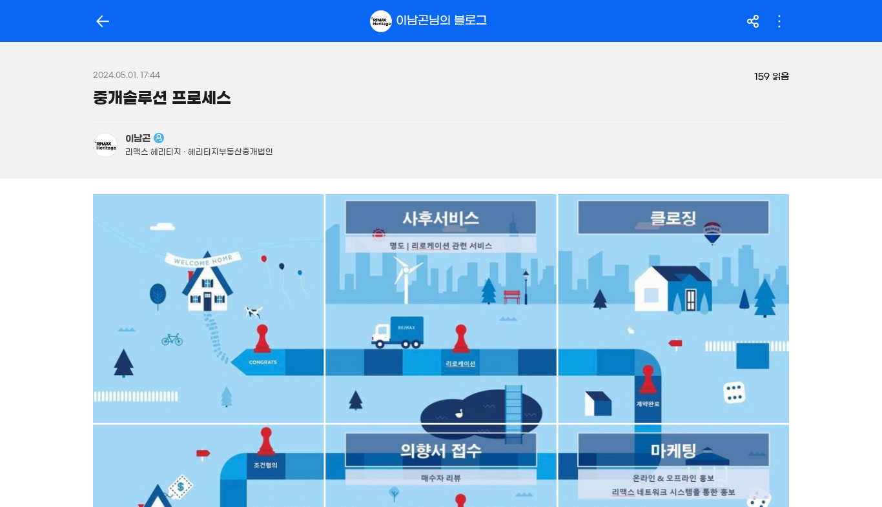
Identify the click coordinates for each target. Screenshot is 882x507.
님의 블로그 (441, 20)
